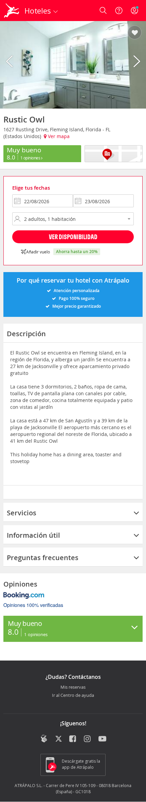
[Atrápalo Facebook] (73, 739)
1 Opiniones (30, 157)
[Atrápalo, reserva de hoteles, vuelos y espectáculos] (11, 10)
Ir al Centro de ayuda (73, 695)
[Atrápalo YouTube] (102, 739)
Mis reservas (73, 687)
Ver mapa (58, 136)
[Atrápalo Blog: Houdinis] (44, 738)
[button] (135, 33)
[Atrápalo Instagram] (88, 739)
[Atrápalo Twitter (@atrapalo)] (58, 739)
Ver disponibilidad (73, 236)
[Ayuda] (119, 10)
